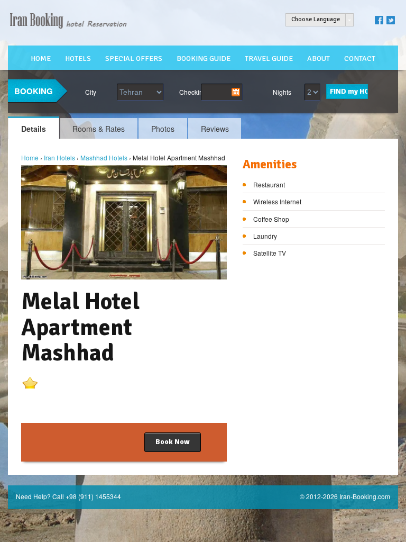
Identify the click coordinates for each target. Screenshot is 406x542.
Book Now (172, 441)
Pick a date (236, 92)
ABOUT (318, 58)
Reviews (215, 128)
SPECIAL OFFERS (133, 58)
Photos (162, 128)
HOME (41, 58)
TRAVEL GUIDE (269, 58)
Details (33, 128)
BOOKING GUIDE (203, 58)
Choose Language (315, 19)
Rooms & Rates (98, 128)
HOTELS (78, 58)
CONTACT (359, 58)
